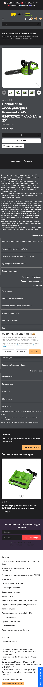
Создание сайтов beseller (13, 683)
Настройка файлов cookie (12, 679)
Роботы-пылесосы (9, 617)
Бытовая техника (9, 626)
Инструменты (7, 596)
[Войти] (26, 19)
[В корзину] (21, 496)
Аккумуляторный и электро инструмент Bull (19, 600)
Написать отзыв (31, 447)
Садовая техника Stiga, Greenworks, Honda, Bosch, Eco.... (21, 562)
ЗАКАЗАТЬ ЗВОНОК (41, 678)
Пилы (13, 36)
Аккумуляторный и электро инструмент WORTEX (21, 575)
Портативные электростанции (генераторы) (19, 605)
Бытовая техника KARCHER (13, 583)
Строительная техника (11, 592)
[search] (38, 24)
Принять (34, 352)
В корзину (21, 141)
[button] (39, 92)
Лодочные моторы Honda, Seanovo (16, 630)
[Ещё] (38, 462)
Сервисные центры (9, 642)
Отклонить (8, 352)
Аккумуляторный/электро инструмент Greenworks (17, 569)
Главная (4, 33)
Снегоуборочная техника (12, 588)
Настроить (21, 352)
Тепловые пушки (9, 609)
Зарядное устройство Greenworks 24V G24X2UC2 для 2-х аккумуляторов (20, 506)
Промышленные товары (11, 622)
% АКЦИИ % (6, 579)
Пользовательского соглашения (21, 545)
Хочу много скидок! (31, 538)
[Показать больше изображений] (37, 84)
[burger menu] (3, 19)
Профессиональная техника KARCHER (17, 613)
